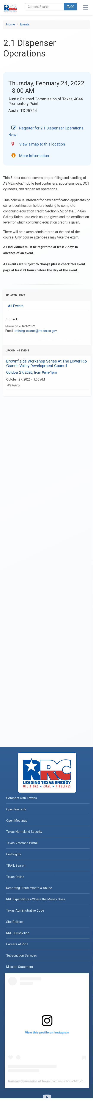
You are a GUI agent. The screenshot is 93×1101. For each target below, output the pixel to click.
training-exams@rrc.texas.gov (35, 331)
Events (25, 24)
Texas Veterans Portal (22, 843)
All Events (16, 306)
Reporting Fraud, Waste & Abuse (29, 888)
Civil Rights (13, 854)
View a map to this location (42, 144)
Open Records (16, 809)
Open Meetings (16, 821)
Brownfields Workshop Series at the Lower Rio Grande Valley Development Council (46, 363)
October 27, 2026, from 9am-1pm (31, 372)
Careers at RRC (17, 944)
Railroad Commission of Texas (29, 1081)
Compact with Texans (21, 798)
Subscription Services (21, 955)
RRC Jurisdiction (17, 933)
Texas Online (15, 877)
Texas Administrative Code (25, 910)
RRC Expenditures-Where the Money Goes (35, 899)
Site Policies (15, 922)
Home (10, 24)
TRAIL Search (15, 866)
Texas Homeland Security (24, 832)
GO (72, 6)
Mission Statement (19, 967)
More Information (34, 155)
